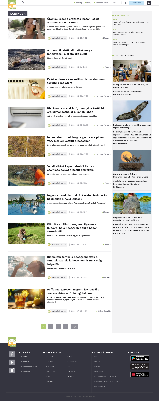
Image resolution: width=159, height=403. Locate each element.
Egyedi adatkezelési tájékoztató (108, 381)
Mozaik (107, 67)
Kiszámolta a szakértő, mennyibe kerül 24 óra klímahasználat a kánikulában (75, 110)
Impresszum (99, 371)
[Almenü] (22, 3)
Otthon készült (104, 311)
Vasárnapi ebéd (102, 3)
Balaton (26, 372)
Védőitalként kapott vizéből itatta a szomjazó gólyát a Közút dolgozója (71, 168)
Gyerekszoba (73, 362)
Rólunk (97, 367)
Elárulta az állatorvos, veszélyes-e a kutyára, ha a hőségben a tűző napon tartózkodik (72, 228)
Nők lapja (71, 371)
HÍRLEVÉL (97, 362)
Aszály (89, 3)
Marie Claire (72, 376)
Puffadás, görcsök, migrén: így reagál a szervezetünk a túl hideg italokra (73, 291)
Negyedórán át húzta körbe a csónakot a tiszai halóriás (127, 218)
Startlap (49, 357)
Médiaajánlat (100, 386)
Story (69, 357)
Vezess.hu (50, 367)
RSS (95, 357)
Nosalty (49, 376)
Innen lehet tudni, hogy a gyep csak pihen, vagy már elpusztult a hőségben (75, 139)
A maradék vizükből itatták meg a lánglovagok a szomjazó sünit (70, 52)
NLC (68, 367)
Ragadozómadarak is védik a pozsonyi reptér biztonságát (132, 126)
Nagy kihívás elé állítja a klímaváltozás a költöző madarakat (130, 175)
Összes (125, 15)
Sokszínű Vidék (59, 38)
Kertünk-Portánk (103, 96)
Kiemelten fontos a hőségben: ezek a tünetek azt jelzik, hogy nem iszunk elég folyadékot (74, 260)
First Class (50, 371)
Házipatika (50, 381)
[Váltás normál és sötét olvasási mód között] (125, 2)
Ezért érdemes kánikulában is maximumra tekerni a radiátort (76, 81)
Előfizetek (137, 2)
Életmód (107, 38)
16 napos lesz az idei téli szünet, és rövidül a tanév (130, 86)
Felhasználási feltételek (105, 376)
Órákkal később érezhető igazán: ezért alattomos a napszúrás (73, 20)
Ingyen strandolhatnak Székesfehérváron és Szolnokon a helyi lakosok (77, 197)
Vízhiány (79, 3)
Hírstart (49, 362)
